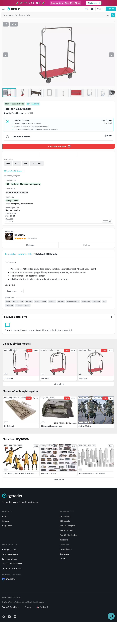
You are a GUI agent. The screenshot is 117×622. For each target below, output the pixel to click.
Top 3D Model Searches (12, 563)
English (41, 607)
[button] (108, 15)
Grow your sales (9, 549)
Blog (4, 516)
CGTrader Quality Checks (13, 171)
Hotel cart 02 (83, 378)
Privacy (28, 607)
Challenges (64, 554)
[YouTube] (9, 616)
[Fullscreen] (6, 24)
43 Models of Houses (48, 474)
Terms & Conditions (10, 607)
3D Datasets (65, 521)
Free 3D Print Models (68, 535)
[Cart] (92, 9)
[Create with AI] (86, 9)
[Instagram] (15, 616)
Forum (62, 558)
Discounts (64, 539)
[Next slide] (111, 54)
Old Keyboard (9, 426)
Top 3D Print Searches (11, 568)
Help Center (7, 525)
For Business (65, 516)
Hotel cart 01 (45, 378)
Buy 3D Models (65, 511)
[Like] (21, 154)
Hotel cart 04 (8, 378)
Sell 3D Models (8, 544)
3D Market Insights (10, 554)
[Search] (113, 15)
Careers (5, 521)
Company (6, 511)
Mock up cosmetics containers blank (91, 474)
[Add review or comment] (111, 317)
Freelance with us (9, 559)
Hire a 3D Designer (67, 525)
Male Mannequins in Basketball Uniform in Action (22, 474)
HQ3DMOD (19, 235)
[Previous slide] (5, 54)
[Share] (96, 154)
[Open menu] (3, 9)
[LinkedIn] (4, 616)
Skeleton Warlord (84, 426)
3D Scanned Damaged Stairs (51, 426)
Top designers (65, 549)
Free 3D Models (66, 530)
